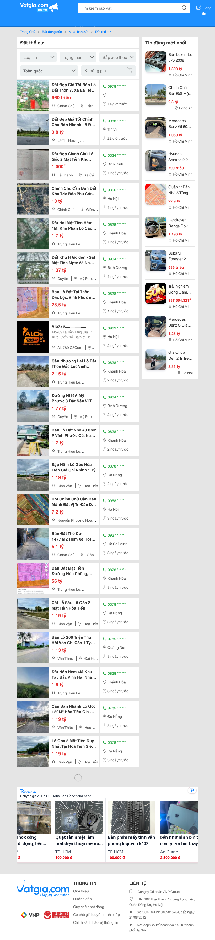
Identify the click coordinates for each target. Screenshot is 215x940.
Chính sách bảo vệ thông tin (95, 922)
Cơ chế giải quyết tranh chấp (96, 914)
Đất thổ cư (103, 31)
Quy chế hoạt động (88, 906)
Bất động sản (52, 31)
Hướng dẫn (82, 898)
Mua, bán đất (78, 31)
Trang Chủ (27, 31)
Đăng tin (207, 8)
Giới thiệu (81, 890)
